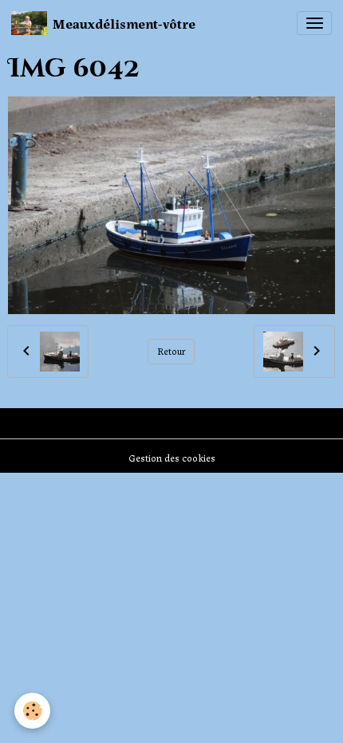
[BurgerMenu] (314, 23)
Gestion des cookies (171, 457)
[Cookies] (32, 711)
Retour (171, 351)
